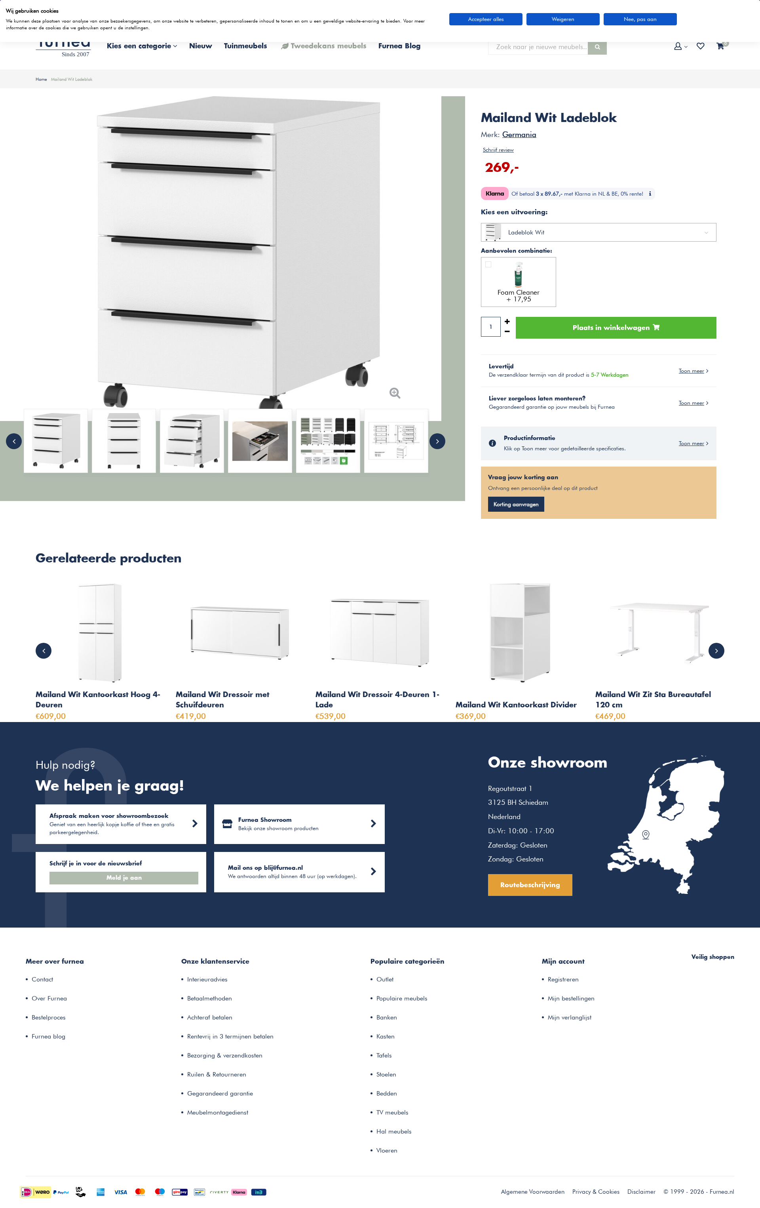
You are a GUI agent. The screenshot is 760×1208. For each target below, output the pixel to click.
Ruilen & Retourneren (216, 1074)
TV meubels (392, 1112)
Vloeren (386, 1150)
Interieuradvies (207, 979)
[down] (507, 332)
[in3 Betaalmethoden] (259, 1191)
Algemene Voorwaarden (532, 1191)
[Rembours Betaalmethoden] (81, 1191)
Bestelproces (49, 1017)
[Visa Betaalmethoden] (120, 1191)
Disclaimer (641, 1191)
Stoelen (386, 1074)
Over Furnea (49, 998)
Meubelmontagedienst (217, 1112)
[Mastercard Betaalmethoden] (140, 1191)
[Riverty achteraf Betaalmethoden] (219, 1191)
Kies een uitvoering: (514, 212)
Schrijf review (498, 150)
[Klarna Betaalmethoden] (239, 1191)
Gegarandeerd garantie (220, 1093)
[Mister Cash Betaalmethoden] (199, 1191)
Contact (42, 979)
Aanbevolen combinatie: (516, 251)
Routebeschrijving (530, 885)
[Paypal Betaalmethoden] (61, 1191)
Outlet (384, 979)
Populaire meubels (402, 998)
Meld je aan (124, 878)
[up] (507, 322)
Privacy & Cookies (595, 1191)
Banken (386, 1017)
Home (41, 79)
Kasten (385, 1036)
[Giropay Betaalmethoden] (180, 1191)
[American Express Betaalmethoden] (100, 1191)
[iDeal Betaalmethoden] (35, 1191)
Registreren (563, 979)
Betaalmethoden (209, 998)
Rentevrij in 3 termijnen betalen (230, 1036)
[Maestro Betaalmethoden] (160, 1191)
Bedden (386, 1093)
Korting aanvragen (516, 504)
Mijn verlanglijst (569, 1017)
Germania (519, 134)
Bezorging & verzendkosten (224, 1055)
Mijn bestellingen (571, 998)
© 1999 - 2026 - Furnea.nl (698, 1191)
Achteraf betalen (209, 1017)
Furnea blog (48, 1036)
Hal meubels (394, 1131)
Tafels (384, 1055)
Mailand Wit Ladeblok (71, 79)
